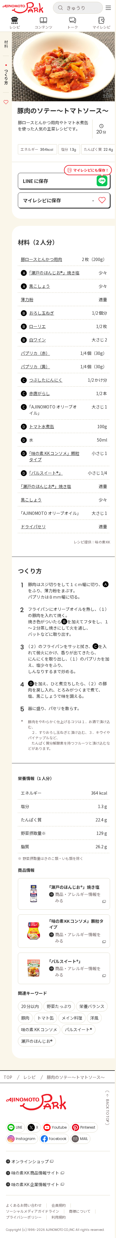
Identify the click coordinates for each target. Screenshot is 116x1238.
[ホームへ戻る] (22, 7)
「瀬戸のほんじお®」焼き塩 (54, 273)
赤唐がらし (39, 393)
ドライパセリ (33, 526)
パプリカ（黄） (35, 366)
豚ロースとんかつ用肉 (41, 259)
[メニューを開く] (108, 7)
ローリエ (37, 326)
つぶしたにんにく (45, 380)
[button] (78, 8)
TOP (8, 1077)
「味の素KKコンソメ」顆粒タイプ (54, 456)
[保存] (6, 101)
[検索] (60, 8)
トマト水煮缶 (41, 426)
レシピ (29, 1077)
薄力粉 (27, 299)
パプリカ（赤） (35, 353)
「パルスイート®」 (46, 473)
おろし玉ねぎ (41, 313)
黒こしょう (39, 286)
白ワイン (37, 340)
